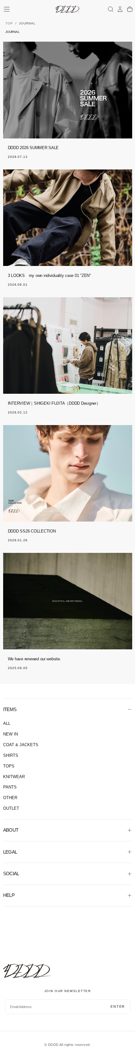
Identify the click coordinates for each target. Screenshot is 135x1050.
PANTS (10, 787)
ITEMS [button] (10, 709)
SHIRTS (10, 755)
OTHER (10, 798)
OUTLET (11, 808)
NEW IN (10, 734)
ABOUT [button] (11, 830)
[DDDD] (27, 971)
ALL (6, 723)
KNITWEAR (14, 777)
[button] (6, 9)
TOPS (8, 766)
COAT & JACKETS (20, 745)
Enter (118, 1006)
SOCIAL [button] (11, 873)
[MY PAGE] (120, 9)
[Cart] (129, 9)
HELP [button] (9, 895)
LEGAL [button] (10, 852)
